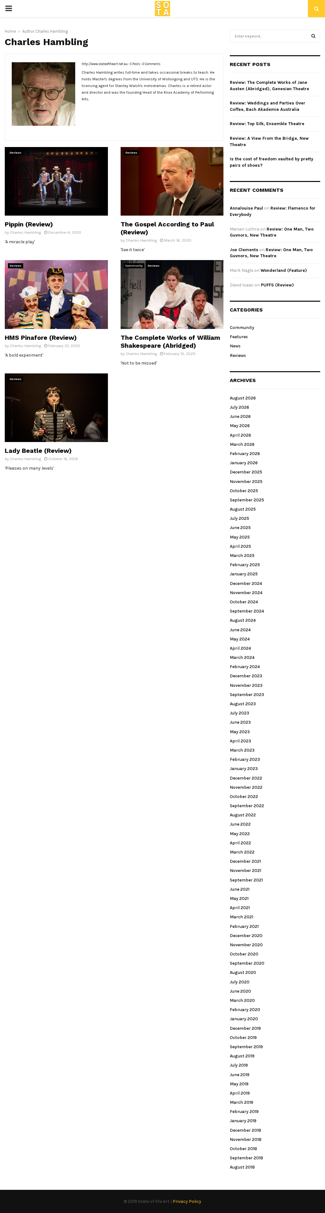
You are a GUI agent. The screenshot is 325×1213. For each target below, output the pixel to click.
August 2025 (243, 509)
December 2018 (245, 1130)
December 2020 (246, 935)
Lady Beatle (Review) (38, 450)
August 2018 (242, 1167)
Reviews (16, 153)
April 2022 (240, 843)
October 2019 (243, 1037)
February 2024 (245, 666)
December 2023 (246, 676)
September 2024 (247, 611)
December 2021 (245, 861)
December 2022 (246, 778)
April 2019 (240, 1093)
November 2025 (246, 481)
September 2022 (247, 805)
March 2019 (241, 1102)
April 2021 (240, 907)
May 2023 (240, 731)
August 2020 (243, 972)
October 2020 (244, 954)
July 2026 (239, 407)
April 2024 (240, 648)
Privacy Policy (187, 1201)
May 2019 (239, 1084)
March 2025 (242, 555)
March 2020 (242, 1000)
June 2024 (240, 630)
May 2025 (240, 537)
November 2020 (246, 945)
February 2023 (245, 759)
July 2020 (239, 982)
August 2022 (243, 815)
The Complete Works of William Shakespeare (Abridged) (170, 341)
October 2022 (244, 796)
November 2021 (245, 870)
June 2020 (240, 991)
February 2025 (245, 564)
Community (134, 266)
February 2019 (244, 1111)
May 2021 (239, 898)
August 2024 (243, 620)
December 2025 (246, 472)
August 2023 (243, 704)
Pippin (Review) (29, 224)
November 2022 (246, 787)
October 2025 (244, 490)
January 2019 (243, 1120)
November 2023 (246, 685)
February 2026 (245, 453)
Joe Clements (244, 249)
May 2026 (240, 425)
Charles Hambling (51, 31)
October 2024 (244, 602)
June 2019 (239, 1074)
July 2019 (239, 1065)
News (235, 346)
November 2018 (246, 1139)
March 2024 (242, 657)
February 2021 (244, 926)
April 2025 (240, 546)
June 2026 (240, 416)
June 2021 (239, 889)
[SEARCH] (313, 36)
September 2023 (247, 694)
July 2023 (239, 713)
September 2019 (246, 1046)
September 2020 (247, 963)
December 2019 (245, 1028)
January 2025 (244, 574)
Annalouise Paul (246, 208)
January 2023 (244, 768)
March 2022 (242, 852)
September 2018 (246, 1158)
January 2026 (244, 463)
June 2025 (240, 527)
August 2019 (242, 1056)
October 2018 (243, 1148)
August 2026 (243, 398)
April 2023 (240, 741)
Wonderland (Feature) (284, 270)
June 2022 (240, 824)
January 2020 (244, 1019)
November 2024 (246, 592)
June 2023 (240, 722)
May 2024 (240, 639)
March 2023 (242, 750)
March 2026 (242, 444)
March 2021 (241, 917)
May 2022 (240, 833)
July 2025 (239, 518)
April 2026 (240, 435)
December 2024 (246, 583)
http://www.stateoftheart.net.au (105, 64)
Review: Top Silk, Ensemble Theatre (267, 123)
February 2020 (245, 1009)
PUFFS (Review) (277, 285)
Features (239, 336)
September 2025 (247, 500)
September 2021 (246, 880)
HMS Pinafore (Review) (41, 337)
